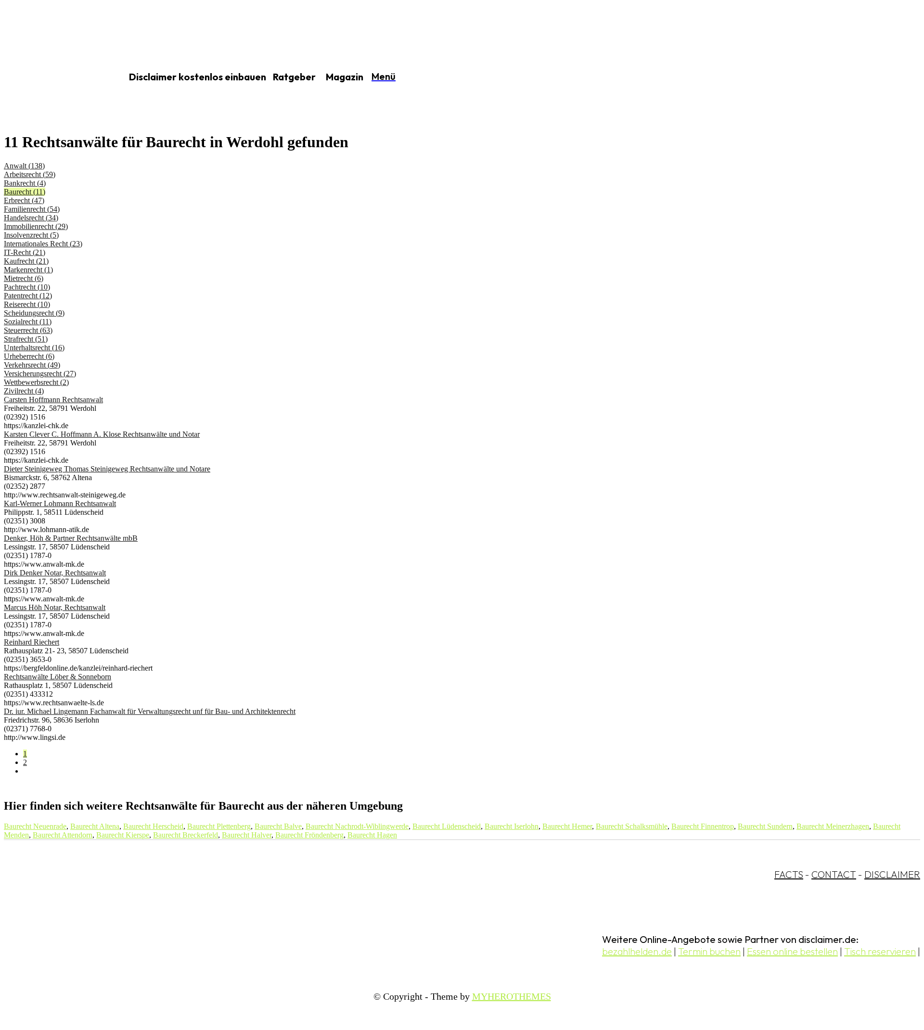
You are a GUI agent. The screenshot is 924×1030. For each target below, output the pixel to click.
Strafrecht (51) (26, 339)
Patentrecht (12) (28, 296)
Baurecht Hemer (567, 826)
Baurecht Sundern (765, 826)
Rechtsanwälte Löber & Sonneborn (57, 677)
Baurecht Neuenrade (35, 826)
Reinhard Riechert (31, 642)
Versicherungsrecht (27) (40, 373)
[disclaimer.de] (52, 77)
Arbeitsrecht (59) (29, 174)
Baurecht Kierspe (122, 835)
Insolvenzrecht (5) (31, 235)
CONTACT (833, 874)
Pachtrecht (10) (27, 287)
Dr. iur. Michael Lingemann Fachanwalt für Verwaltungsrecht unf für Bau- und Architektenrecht (149, 711)
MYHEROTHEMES (511, 996)
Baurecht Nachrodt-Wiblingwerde (357, 826)
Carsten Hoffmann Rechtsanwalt (53, 399)
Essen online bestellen (792, 951)
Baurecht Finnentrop (702, 826)
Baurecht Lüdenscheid (446, 826)
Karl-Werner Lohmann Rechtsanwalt (60, 503)
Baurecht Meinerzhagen (832, 826)
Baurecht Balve (278, 826)
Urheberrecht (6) (29, 356)
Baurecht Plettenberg (219, 826)
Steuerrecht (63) (28, 330)
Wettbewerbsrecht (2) (36, 382)
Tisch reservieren (880, 951)
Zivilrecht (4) (24, 391)
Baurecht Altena (94, 826)
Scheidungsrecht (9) (34, 313)
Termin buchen (709, 951)
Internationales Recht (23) (43, 244)
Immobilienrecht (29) (36, 226)
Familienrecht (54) (32, 209)
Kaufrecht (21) (26, 261)
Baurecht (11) (24, 192)
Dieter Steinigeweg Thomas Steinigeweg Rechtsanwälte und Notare (107, 469)
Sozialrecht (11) (27, 322)
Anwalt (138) (24, 166)
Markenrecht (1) (28, 270)
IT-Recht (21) (24, 252)
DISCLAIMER (892, 874)
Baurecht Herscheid (153, 826)
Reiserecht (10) (27, 304)
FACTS (788, 874)
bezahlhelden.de (637, 951)
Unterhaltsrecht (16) (34, 347)
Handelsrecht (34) (31, 218)
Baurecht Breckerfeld (185, 835)
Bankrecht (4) (25, 183)
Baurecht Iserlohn (512, 826)
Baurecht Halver (246, 835)
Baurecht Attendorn (62, 835)
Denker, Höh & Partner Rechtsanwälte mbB (71, 538)
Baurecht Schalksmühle (631, 826)
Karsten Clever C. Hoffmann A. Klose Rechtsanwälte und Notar (102, 434)
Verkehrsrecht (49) (32, 365)
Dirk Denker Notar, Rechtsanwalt (55, 573)
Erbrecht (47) (24, 200)
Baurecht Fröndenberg (309, 835)
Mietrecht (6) (23, 278)
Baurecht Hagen (372, 835)
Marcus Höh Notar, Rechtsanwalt (54, 607)
